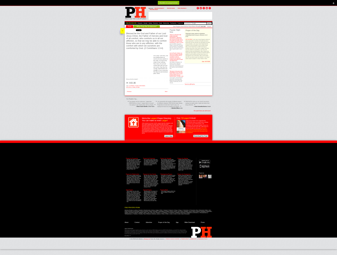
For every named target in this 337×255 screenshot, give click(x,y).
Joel (179, 211)
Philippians (189, 212)
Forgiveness (180, 23)
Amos (181, 211)
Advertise (149, 222)
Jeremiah (155, 211)
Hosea (175, 211)
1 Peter (162, 214)
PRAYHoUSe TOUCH (202, 238)
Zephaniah (208, 211)
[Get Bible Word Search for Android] (204, 163)
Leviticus (136, 210)
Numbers (141, 210)
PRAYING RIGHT (154, 9)
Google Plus (204, 8)
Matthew (141, 212)
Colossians (195, 212)
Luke (148, 212)
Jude (182, 214)
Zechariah (131, 212)
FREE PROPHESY (182, 8)
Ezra (197, 210)
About (126, 222)
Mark (145, 212)
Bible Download (190, 222)
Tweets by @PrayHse (190, 84)
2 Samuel (170, 210)
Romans (158, 212)
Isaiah (150, 211)
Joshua (153, 210)
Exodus (131, 210)
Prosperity (140, 23)
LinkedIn (207, 8)
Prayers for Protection (149, 158)
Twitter (201, 8)
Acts (154, 212)
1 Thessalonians (203, 212)
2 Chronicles (192, 210)
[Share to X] (133, 83)
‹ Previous (129, 91)
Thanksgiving (173, 23)
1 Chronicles (185, 210)
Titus (144, 214)
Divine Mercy (129, 87)
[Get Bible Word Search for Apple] (204, 167)
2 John (174, 214)
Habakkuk (203, 211)
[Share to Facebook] (135, 83)
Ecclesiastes (136, 211)
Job (209, 210)
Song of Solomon (144, 211)
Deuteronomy (147, 210)
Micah (194, 211)
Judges (157, 210)
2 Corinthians (131, 85)
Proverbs (130, 211)
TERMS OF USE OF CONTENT (172, 238)
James (158, 214)
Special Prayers (147, 190)
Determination (142, 85)
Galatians (177, 212)
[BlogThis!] (131, 83)
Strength (145, 23)
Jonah (190, 211)
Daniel (171, 211)
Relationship (166, 23)
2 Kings (180, 210)
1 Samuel (165, 210)
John (151, 212)
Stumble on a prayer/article (168, 3)
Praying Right (164, 190)
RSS (210, 8)
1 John (170, 214)
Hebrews (154, 214)
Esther (206, 210)
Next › (166, 91)
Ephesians (183, 212)
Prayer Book (171, 8)
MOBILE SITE (193, 238)
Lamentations (161, 211)
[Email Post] (127, 82)
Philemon (148, 214)
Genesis (127, 210)
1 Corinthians (164, 212)
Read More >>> (128, 235)
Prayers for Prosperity (132, 158)
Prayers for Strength (165, 158)
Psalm (126, 211)
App (177, 222)
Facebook (198, 8)
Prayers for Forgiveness (184, 174)
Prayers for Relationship (132, 174)
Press (203, 222)
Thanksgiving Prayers (166, 174)
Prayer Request (159, 8)
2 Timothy (140, 214)
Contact (137, 222)
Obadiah (186, 211)
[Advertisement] (180, 16)
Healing (150, 23)
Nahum (198, 211)
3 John (179, 214)
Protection (155, 23)
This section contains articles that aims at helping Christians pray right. (168, 192)
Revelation (187, 214)
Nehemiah (201, 210)
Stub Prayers (129, 190)
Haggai (126, 212)
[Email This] (130, 83)
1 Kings (175, 210)
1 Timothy (134, 214)
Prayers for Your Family (149, 174)
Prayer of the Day (164, 222)
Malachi (136, 212)
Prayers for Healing (183, 158)
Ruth (161, 210)
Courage (137, 85)
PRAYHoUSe (136, 12)
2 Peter (166, 214)
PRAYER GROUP (185, 238)
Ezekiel (167, 211)
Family (160, 23)
